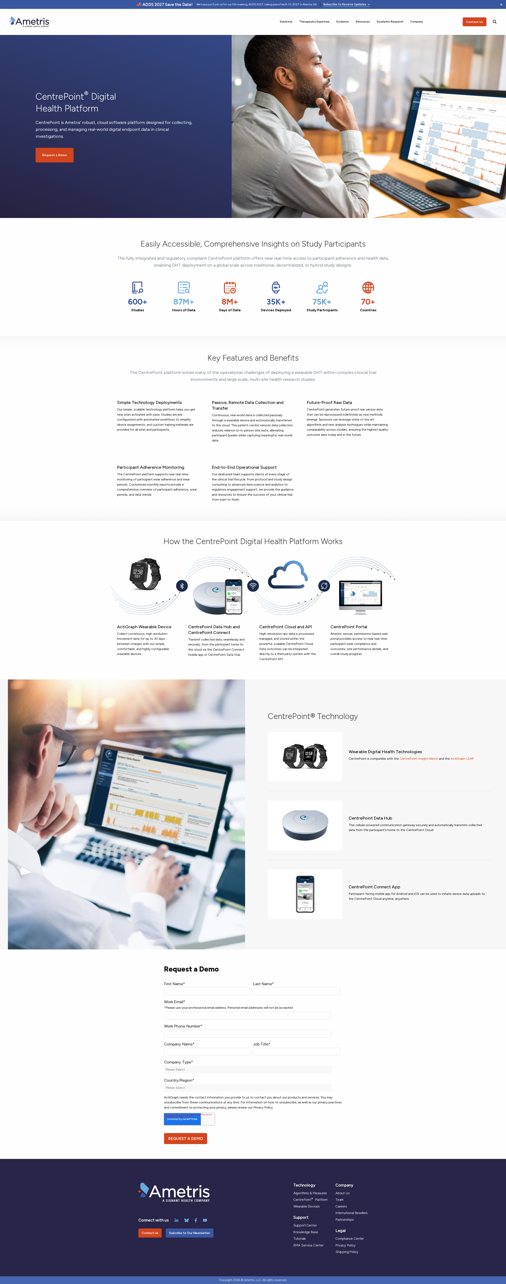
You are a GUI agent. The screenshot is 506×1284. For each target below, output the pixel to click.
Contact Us (474, 22)
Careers (341, 1206)
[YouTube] (205, 1220)
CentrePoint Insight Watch (419, 758)
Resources (363, 21)
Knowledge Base (305, 1232)
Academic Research (390, 21)
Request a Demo (54, 155)
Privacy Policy (345, 1245)
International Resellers (351, 1213)
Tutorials (299, 1239)
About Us (342, 1193)
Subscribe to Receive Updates (344, 4)
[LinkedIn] (176, 1220)
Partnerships (344, 1220)
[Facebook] (196, 1220)
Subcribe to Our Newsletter (189, 1233)
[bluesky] (186, 1220)
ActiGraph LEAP (462, 758)
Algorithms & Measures (310, 1193)
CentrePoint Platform (310, 1200)
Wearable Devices (306, 1206)
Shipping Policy (346, 1252)
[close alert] (501, 5)
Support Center (305, 1225)
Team (339, 1200)
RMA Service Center (308, 1245)
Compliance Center (349, 1239)
